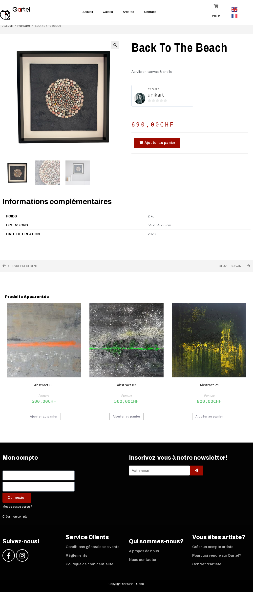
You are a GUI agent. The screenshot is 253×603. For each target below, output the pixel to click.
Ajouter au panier (44, 416)
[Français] (235, 15)
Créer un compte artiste (212, 547)
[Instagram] (22, 555)
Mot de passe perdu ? (17, 506)
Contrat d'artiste (206, 564)
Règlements (76, 555)
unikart (156, 95)
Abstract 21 (209, 385)
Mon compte (20, 458)
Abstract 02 (126, 385)
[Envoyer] (196, 470)
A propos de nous (144, 551)
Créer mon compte (14, 516)
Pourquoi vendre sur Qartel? (216, 555)
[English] (235, 9)
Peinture (23, 25)
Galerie (108, 12)
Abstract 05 (43, 385)
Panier (216, 16)
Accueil (88, 12)
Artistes (128, 12)
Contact (150, 12)
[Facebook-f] (8, 555)
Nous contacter (142, 560)
